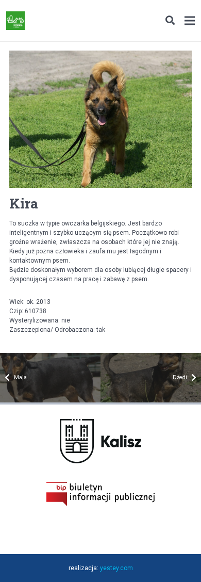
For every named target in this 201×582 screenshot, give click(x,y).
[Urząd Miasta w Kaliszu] (100, 461)
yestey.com (116, 568)
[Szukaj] (169, 20)
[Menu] (189, 21)
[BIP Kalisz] (100, 504)
